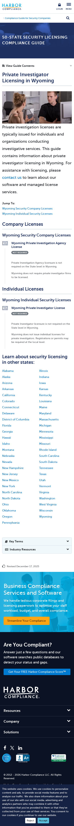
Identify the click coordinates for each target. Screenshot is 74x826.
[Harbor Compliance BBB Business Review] (25, 757)
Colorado (8, 401)
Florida (6, 425)
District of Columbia (15, 419)
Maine (43, 407)
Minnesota (46, 431)
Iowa (42, 383)
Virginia (44, 492)
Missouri (44, 443)
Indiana (44, 377)
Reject (30, 820)
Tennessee (46, 468)
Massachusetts (49, 419)
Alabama (7, 371)
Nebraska (8, 456)
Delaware (8, 413)
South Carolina (49, 456)
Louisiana (45, 401)
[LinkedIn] (20, 748)
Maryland (45, 413)
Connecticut (10, 407)
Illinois (43, 371)
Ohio (5, 504)
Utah (42, 480)
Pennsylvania (10, 522)
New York (8, 486)
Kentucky (45, 395)
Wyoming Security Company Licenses (27, 208)
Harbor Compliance (14, 7)
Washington (47, 498)
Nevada (7, 462)
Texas (42, 474)
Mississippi (46, 437)
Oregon (7, 516)
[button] (37, 67)
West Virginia (47, 504)
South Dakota (48, 462)
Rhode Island (48, 449)
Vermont (45, 486)
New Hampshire (13, 468)
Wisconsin (46, 510)
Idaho (6, 443)
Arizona (7, 383)
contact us (12, 177)
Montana (8, 449)
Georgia (7, 431)
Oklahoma (9, 510)
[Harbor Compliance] (22, 692)
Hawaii (6, 437)
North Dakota (11, 498)
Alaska (6, 377)
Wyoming (45, 516)
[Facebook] (6, 748)
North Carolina (12, 492)
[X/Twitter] (12, 748)
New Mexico (10, 480)
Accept (43, 820)
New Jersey (10, 474)
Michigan (45, 425)
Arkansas (8, 389)
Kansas (43, 389)
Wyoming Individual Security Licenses (27, 213)
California (8, 395)
